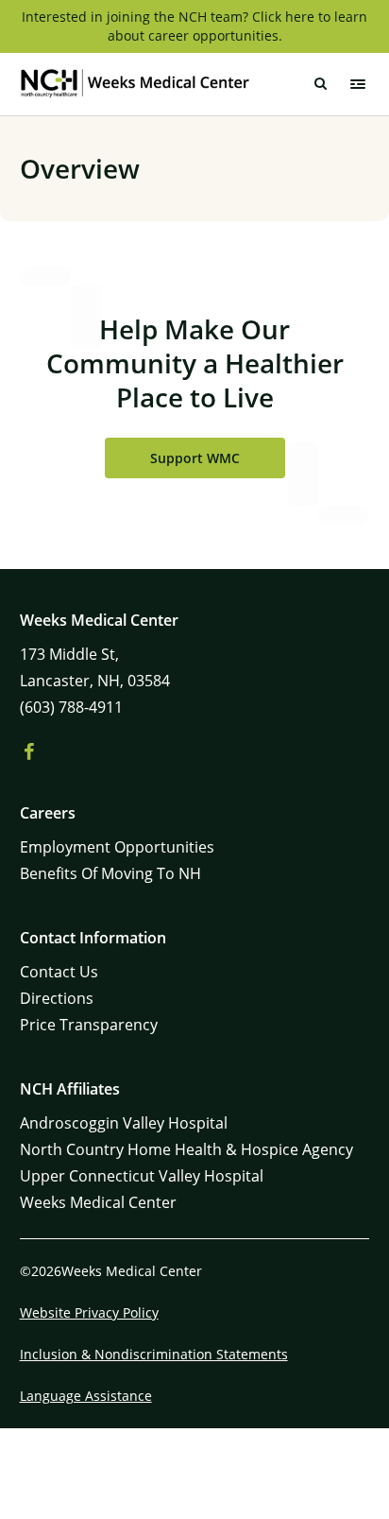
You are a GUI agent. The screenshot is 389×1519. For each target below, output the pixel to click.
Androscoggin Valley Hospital (124, 1123)
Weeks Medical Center (98, 1202)
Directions (56, 998)
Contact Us (59, 971)
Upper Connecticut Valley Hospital (141, 1175)
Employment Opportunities (117, 847)
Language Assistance (86, 1396)
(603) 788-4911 (71, 707)
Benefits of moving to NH (110, 873)
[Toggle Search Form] (320, 84)
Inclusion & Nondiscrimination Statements (154, 1354)
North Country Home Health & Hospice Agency (186, 1149)
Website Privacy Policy (89, 1312)
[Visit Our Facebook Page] (29, 752)
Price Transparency (89, 1024)
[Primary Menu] (358, 84)
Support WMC (195, 458)
